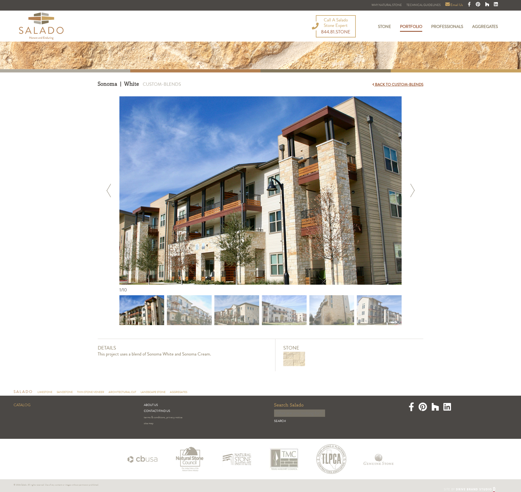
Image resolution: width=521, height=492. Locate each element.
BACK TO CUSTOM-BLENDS (398, 85)
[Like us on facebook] (470, 5)
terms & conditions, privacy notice (163, 417)
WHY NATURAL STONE (386, 5)
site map (148, 423)
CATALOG (22, 405)
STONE (384, 27)
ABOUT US (151, 405)
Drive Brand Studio (474, 489)
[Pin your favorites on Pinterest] (478, 5)
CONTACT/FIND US (157, 411)
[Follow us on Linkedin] (496, 5)
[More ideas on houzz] (487, 5)
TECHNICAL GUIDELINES (423, 5)
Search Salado (289, 405)
